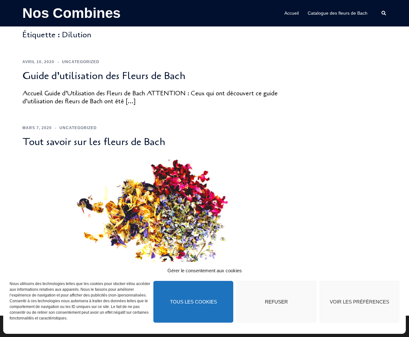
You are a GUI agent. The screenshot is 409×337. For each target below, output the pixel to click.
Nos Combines (71, 13)
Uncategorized (80, 62)
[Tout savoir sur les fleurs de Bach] (153, 218)
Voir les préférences (359, 301)
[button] (384, 13)
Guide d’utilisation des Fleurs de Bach (103, 76)
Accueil (291, 13)
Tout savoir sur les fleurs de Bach (93, 142)
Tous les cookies (193, 301)
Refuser (276, 301)
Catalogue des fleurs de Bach (337, 13)
